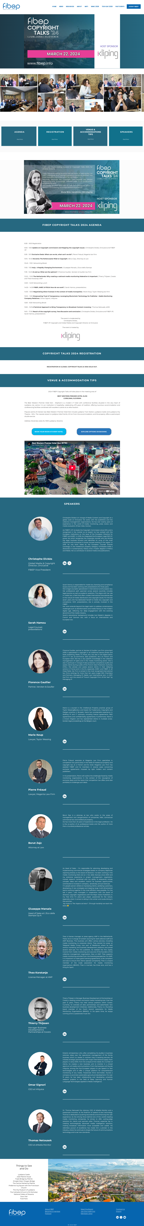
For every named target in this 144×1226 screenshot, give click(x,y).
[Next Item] (140, 93)
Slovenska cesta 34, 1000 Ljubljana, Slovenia (47, 421)
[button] (71, 120)
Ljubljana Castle (24, 1174)
